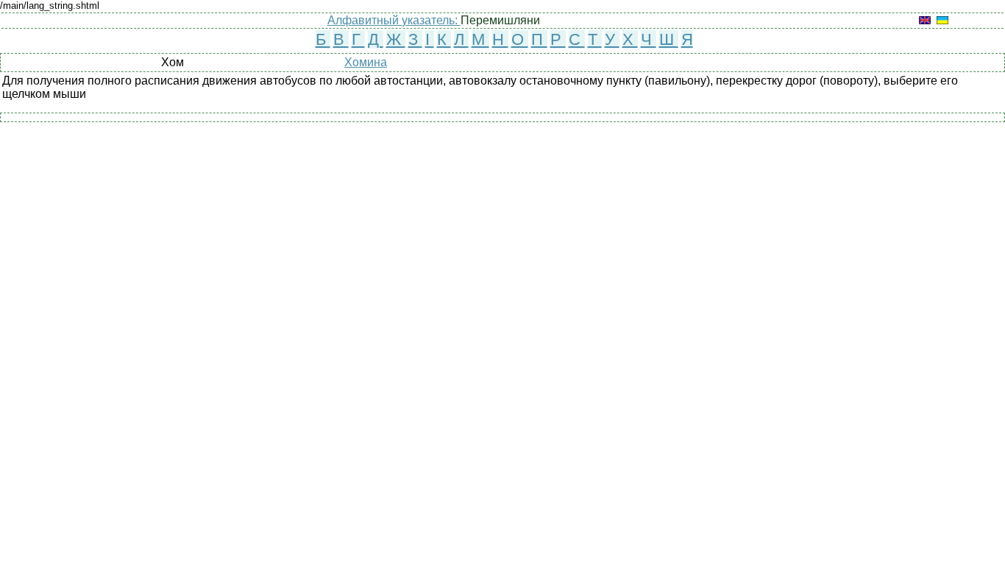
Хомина (365, 62)
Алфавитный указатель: (394, 20)
